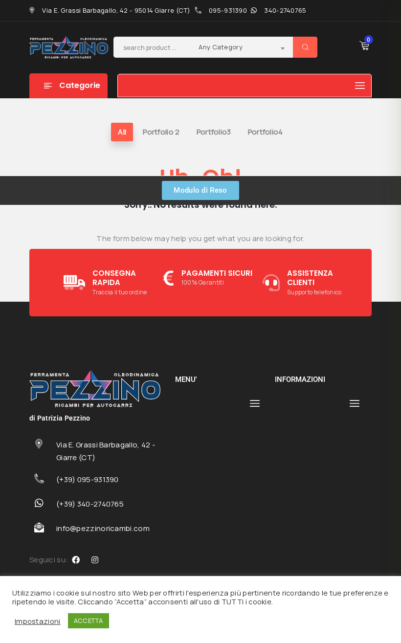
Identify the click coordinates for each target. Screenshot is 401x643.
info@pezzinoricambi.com (103, 528)
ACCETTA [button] (88, 620)
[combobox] (241, 48)
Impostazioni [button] (38, 621)
